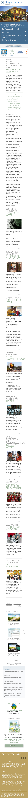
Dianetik (13, 781)
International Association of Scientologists (12, 785)
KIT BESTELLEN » (14, 745)
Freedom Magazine (6, 786)
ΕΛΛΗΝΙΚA (4, 769)
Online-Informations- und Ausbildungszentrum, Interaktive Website (13, 686)
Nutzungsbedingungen (12, 795)
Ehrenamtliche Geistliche (8, 775)
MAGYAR (9, 766)
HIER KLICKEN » (14, 713)
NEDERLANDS (18, 765)
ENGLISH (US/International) (8, 763)
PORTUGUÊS (17, 769)
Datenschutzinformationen (14, 794)
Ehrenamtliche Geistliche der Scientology (12, 784)
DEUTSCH (4, 766)
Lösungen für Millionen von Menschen (13, 693)
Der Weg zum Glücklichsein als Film (12, 683)
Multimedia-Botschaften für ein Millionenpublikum (11, 680)
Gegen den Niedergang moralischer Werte (13, 671)
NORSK (14, 766)
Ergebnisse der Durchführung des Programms (12, 696)
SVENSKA (19, 766)
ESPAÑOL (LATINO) (6, 767)
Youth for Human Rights (15, 789)
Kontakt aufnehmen (14, 777)
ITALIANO (10, 769)
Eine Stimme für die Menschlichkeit (16, 774)
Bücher (8, 776)
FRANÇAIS (14, 764)
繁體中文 (12, 765)
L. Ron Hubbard (6, 773)
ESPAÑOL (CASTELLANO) (18, 767)
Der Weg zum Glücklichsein (12, 55)
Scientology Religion (8, 782)
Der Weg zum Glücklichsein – (11, 36)
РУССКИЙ (6, 765)
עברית (20, 764)
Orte (21, 777)
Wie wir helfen (4, 55)
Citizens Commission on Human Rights (11, 790)
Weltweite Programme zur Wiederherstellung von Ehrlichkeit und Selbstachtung (13, 668)
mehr (19, 248)
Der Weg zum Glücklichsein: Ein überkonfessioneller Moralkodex (11, 31)
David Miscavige (18, 782)
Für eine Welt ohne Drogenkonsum (11, 788)
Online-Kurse (14, 776)
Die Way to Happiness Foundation (9, 41)
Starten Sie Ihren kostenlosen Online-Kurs (12, 783)
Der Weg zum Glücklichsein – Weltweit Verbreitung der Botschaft (13, 690)
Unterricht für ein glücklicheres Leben (12, 677)
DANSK (9, 764)
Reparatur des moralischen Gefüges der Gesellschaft (13, 674)
